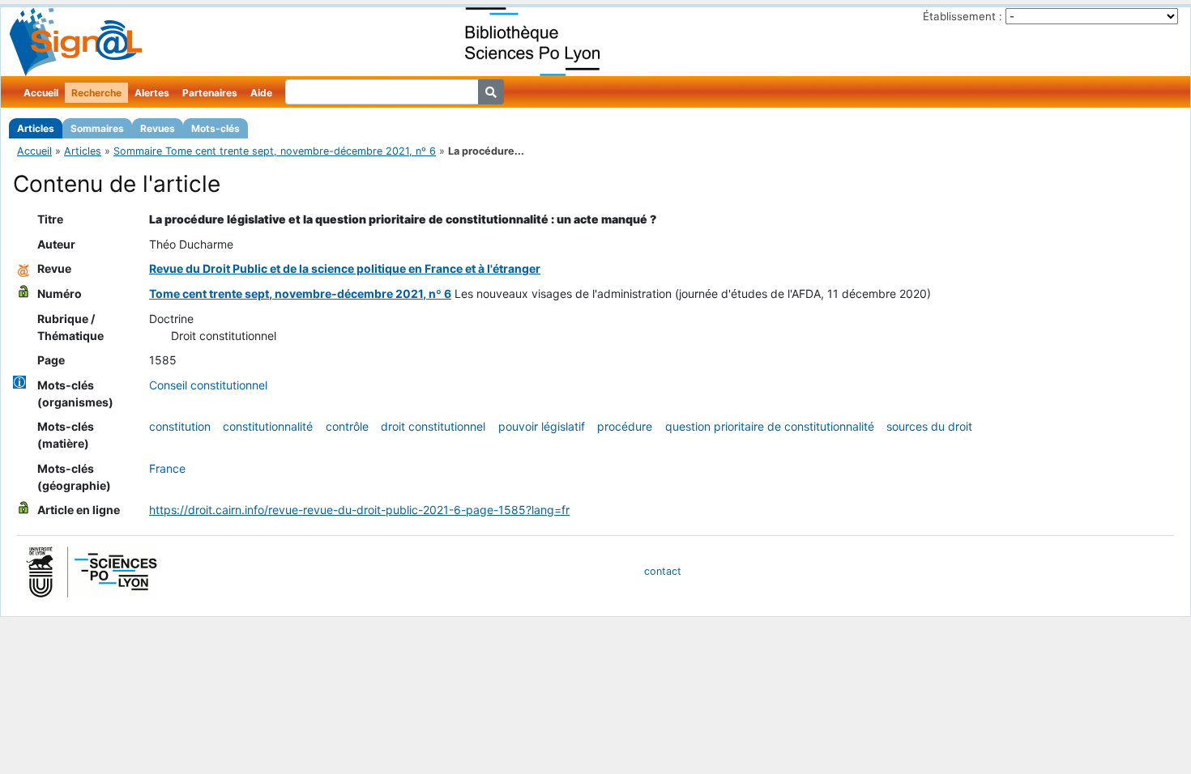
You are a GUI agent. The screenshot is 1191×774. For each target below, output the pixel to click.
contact (662, 571)
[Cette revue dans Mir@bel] (23, 268)
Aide (261, 93)
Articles (35, 128)
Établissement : (962, 16)
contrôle (347, 426)
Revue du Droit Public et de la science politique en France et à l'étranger (344, 268)
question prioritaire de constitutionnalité (769, 426)
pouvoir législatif (541, 426)
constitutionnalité (268, 426)
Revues (157, 128)
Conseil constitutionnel (208, 385)
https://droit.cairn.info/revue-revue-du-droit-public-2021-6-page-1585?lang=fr (359, 510)
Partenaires (209, 93)
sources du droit (929, 426)
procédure (624, 426)
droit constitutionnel (433, 426)
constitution (180, 426)
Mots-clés (215, 128)
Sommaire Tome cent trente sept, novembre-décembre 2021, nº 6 (274, 151)
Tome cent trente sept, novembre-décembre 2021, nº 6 (300, 293)
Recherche (96, 93)
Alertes (151, 93)
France (167, 468)
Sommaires (97, 128)
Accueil (40, 93)
